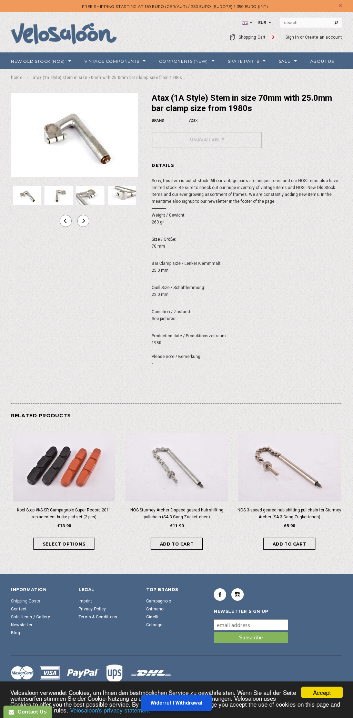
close (340, 5)
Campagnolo (158, 601)
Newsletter (21, 624)
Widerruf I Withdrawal (176, 703)
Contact (19, 609)
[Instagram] (237, 594)
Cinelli (152, 617)
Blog (15, 632)
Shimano (155, 609)
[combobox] (311, 23)
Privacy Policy (92, 609)
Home (16, 77)
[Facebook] (220, 594)
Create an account (323, 37)
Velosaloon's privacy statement (110, 710)
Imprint (85, 601)
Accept (322, 692)
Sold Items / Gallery (30, 617)
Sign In (292, 37)
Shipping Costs (25, 601)
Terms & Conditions (98, 617)
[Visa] (91, 673)
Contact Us (30, 712)
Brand (158, 120)
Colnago (154, 624)
